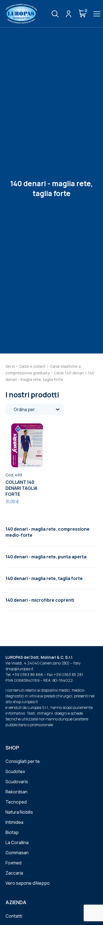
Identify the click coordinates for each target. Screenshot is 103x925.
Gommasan (17, 853)
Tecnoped (16, 802)
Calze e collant (32, 366)
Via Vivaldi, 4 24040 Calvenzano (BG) (37, 663)
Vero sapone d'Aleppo (27, 883)
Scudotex (15, 771)
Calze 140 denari (69, 372)
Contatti (13, 916)
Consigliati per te (22, 761)
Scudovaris (16, 782)
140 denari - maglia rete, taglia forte (44, 578)
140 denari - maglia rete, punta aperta (46, 557)
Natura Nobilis (19, 812)
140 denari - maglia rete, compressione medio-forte (47, 532)
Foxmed (13, 863)
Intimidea (14, 822)
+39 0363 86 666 (27, 674)
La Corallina (17, 842)
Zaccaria (14, 873)
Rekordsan (16, 792)
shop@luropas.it (19, 668)
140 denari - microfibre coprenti (39, 600)
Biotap (12, 832)
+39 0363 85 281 (68, 674)
